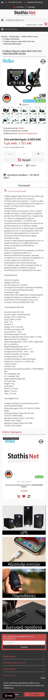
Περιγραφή (24, 185)
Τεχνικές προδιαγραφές (16, 191)
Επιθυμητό (19, 165)
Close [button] (43, 678)
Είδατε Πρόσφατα (12, 432)
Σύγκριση (32, 165)
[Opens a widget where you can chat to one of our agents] (8, 696)
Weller (21, 128)
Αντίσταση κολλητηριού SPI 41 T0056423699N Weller (24, 486)
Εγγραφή (24, 647)
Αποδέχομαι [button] (34, 694)
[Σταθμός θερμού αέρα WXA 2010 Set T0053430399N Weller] (24, 81)
